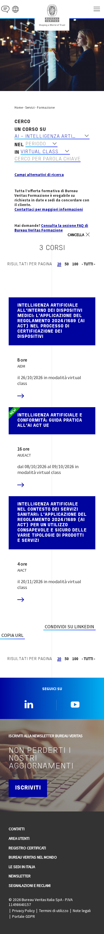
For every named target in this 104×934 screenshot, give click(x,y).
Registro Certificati (27, 847)
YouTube (75, 704)
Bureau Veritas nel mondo (33, 857)
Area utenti (19, 838)
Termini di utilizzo (53, 910)
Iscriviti (28, 788)
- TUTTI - (88, 264)
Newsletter (20, 876)
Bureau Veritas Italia (52, 15)
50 (67, 264)
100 (75, 264)
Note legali (82, 910)
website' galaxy (15, 9)
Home (18, 107)
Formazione (46, 107)
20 (59, 264)
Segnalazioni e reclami (30, 885)
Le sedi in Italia (22, 866)
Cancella (76, 234)
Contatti (17, 828)
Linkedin (29, 704)
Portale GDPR (23, 916)
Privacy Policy (23, 910)
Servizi (30, 107)
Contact (5, 9)
